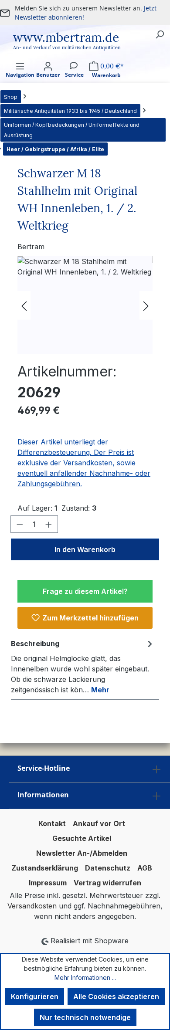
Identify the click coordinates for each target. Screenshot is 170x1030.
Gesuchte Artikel (81, 838)
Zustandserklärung (44, 868)
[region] (85, 305)
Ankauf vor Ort (99, 823)
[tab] (83, 666)
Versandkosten (32, 905)
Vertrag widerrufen (107, 882)
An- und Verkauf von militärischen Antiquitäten (67, 47)
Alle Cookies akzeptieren (116, 996)
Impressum (48, 882)
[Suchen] (159, 34)
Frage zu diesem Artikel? (85, 591)
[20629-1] (85, 305)
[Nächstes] (146, 305)
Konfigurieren (34, 996)
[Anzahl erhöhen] (49, 524)
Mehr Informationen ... (85, 977)
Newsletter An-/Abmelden (81, 853)
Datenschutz (107, 868)
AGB (144, 868)
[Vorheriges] (24, 305)
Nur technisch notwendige (85, 1017)
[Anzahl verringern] (19, 524)
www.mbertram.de (66, 37)
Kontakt (52, 823)
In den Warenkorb (85, 549)
